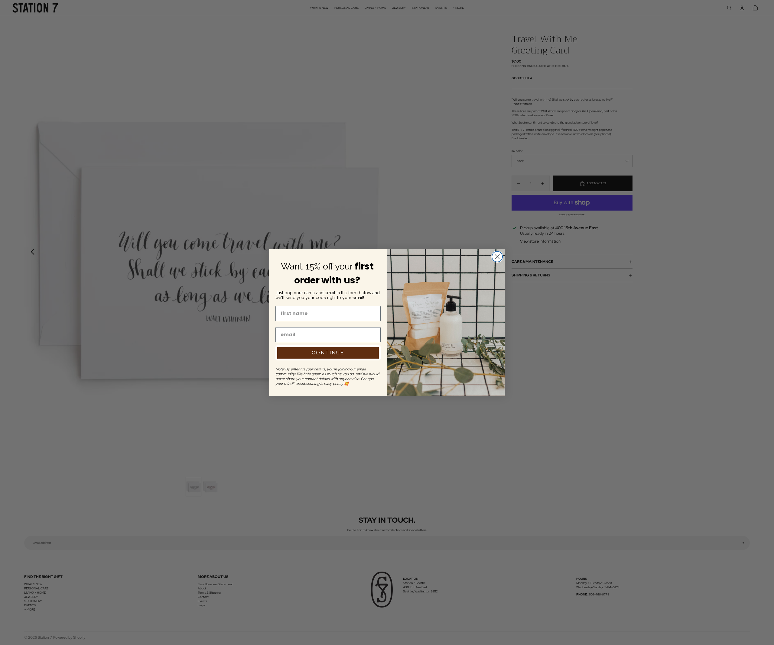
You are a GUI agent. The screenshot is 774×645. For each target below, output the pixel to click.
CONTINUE (328, 353)
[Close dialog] (497, 256)
